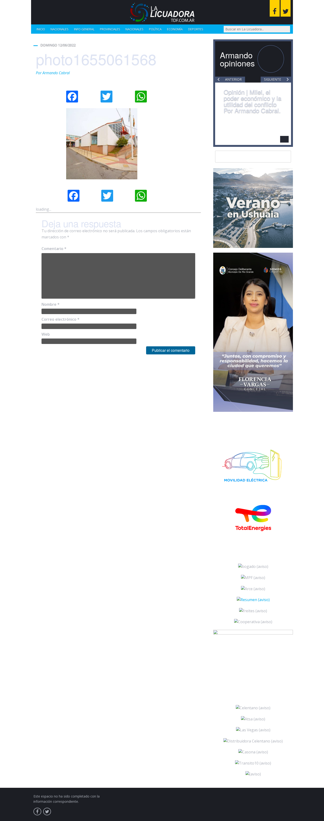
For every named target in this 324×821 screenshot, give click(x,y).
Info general (84, 29)
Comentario (54, 248)
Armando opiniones (237, 59)
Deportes (195, 29)
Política (155, 29)
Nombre (51, 304)
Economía (175, 29)
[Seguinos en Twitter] (286, 8)
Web (46, 334)
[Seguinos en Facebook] (275, 8)
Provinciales (110, 29)
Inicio (41, 29)
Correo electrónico (60, 319)
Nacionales (60, 29)
